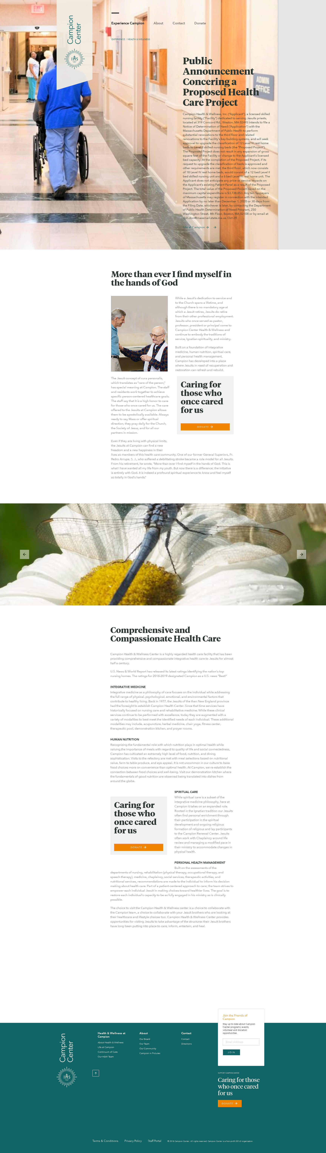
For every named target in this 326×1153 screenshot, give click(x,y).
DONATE (205, 427)
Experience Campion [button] (127, 23)
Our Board (144, 1039)
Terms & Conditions (105, 1141)
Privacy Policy (133, 1141)
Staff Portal (154, 1141)
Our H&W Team (106, 1056)
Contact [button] (179, 23)
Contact (185, 1039)
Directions (186, 1043)
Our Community (147, 1048)
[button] (24, 554)
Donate (200, 23)
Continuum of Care (108, 1052)
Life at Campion (196, 227)
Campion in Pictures (149, 1053)
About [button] (158, 23)
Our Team (144, 1043)
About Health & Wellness (110, 1042)
